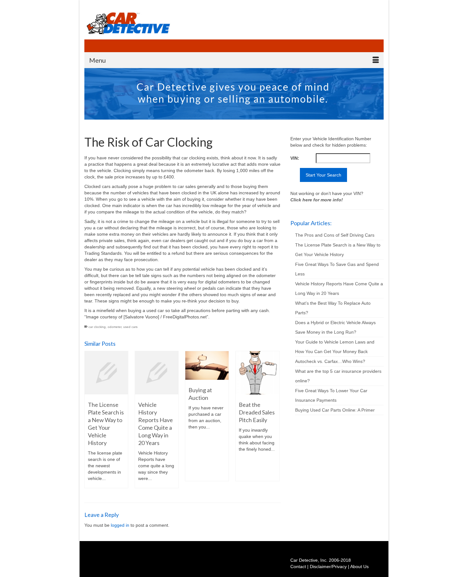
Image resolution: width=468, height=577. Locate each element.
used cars (130, 327)
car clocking (97, 327)
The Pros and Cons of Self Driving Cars (334, 235)
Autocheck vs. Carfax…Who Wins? (330, 361)
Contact (298, 566)
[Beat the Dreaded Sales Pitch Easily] (257, 372)
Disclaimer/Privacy (328, 566)
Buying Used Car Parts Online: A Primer (335, 410)
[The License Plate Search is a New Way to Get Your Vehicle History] (106, 372)
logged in (120, 525)
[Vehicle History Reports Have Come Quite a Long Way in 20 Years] (156, 372)
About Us (359, 566)
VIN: (294, 158)
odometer (114, 327)
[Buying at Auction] (207, 365)
